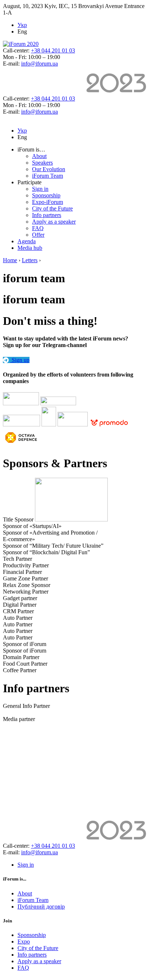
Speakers (42, 162)
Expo (23, 941)
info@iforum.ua (39, 63)
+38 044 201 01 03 (53, 50)
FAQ (38, 228)
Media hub (29, 248)
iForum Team (47, 176)
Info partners (46, 215)
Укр (22, 25)
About (39, 156)
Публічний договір (41, 906)
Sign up (19, 360)
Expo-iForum (47, 202)
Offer (38, 235)
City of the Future (52, 208)
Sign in (40, 189)
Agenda (26, 241)
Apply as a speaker (54, 221)
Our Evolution (48, 169)
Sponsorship (46, 195)
